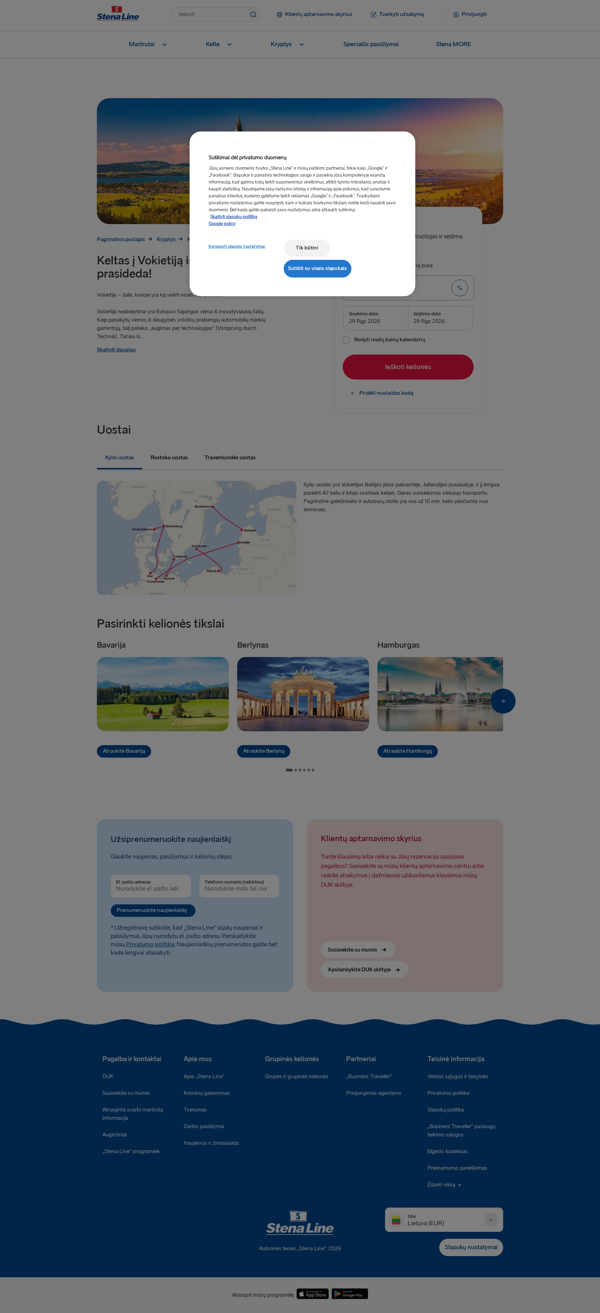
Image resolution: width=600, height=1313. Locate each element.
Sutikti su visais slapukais (317, 268)
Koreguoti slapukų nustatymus (237, 246)
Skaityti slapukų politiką (233, 217)
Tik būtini (307, 248)
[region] (302, 213)
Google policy (222, 224)
